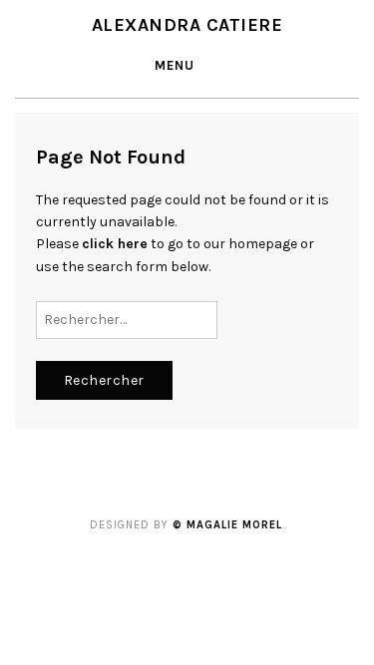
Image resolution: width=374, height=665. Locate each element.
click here (115, 243)
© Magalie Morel (227, 524)
